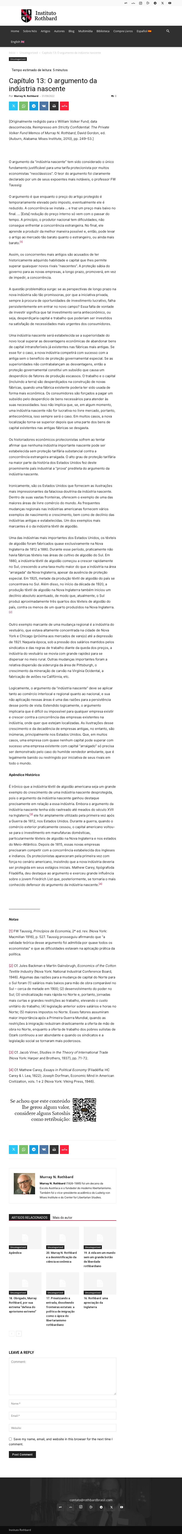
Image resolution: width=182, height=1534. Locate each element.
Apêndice (15, 1252)
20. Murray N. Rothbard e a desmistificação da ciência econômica (61, 1257)
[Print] (54, 106)
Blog (71, 31)
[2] (11, 966)
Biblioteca (103, 31)
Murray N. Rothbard (26, 96)
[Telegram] (155, 3)
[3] (11, 1052)
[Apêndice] (25, 1238)
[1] (11, 931)
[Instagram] (140, 3)
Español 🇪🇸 (144, 31)
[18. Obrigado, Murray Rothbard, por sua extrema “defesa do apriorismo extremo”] (25, 1283)
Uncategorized (29, 53)
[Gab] (126, 3)
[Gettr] (64, 106)
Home (15, 31)
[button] (167, 31)
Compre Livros (123, 31)
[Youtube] (169, 3)
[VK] (44, 106)
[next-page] (19, 1333)
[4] (11, 1070)
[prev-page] (11, 1333)
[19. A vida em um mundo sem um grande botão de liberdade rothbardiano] (100, 1238)
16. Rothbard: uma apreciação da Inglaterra (96, 1303)
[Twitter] (162, 3)
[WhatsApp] (23, 106)
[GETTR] (133, 3)
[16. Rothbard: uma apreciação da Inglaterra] (100, 1283)
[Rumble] (147, 3)
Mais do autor (62, 1217)
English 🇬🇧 (17, 42)
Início (12, 53)
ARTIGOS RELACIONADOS (29, 1217)
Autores (59, 31)
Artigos (45, 31)
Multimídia (85, 31)
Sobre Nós (30, 31)
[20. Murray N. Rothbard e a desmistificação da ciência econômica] (62, 1238)
